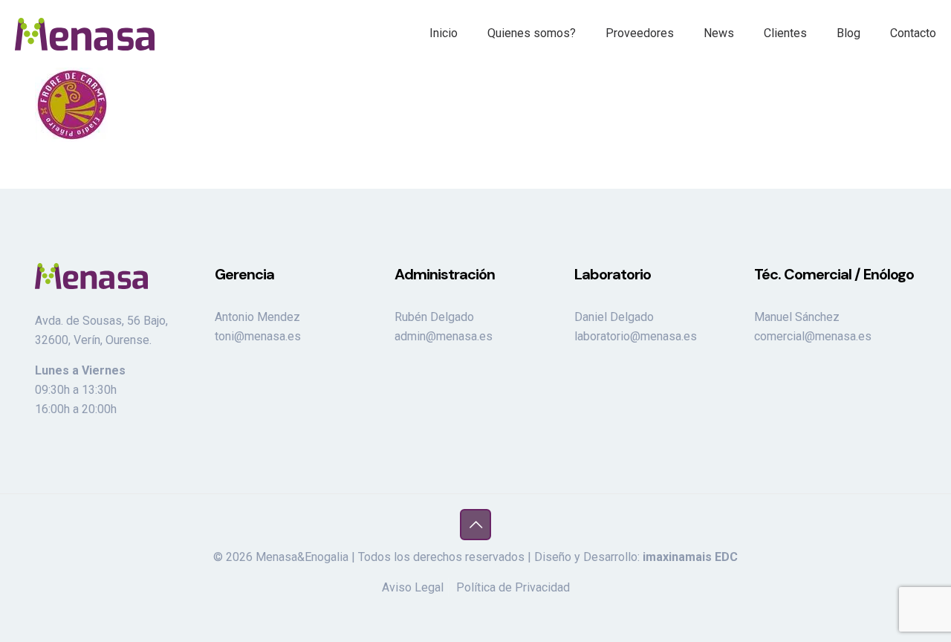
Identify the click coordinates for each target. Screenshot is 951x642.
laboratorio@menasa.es (635, 336)
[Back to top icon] (475, 524)
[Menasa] (85, 33)
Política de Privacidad (513, 587)
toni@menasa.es (258, 336)
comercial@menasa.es (813, 336)
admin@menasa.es (444, 336)
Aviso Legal (413, 587)
